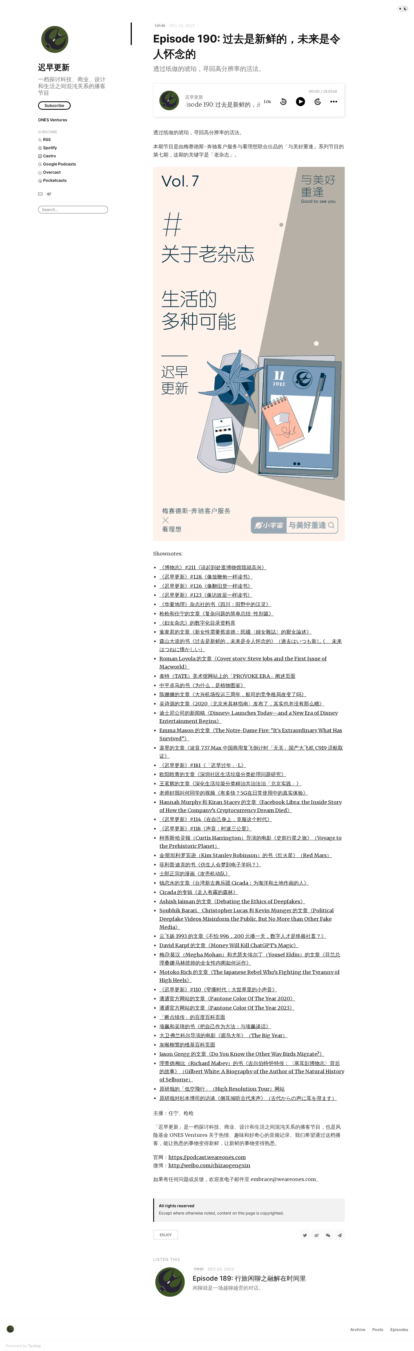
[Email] (40, 193)
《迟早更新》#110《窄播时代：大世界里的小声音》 (218, 989)
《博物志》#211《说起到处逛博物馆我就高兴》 (213, 567)
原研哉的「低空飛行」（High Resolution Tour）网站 (222, 1089)
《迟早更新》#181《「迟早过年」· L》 (202, 765)
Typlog (34, 1345)
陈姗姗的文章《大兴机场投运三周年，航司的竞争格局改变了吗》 (232, 694)
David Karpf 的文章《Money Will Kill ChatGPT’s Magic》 (229, 945)
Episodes (399, 1329)
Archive (357, 1329)
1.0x (267, 101)
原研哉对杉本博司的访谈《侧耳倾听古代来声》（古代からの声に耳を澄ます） (248, 1098)
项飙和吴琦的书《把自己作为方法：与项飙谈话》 (215, 1026)
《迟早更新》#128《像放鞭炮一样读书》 (206, 576)
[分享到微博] (316, 1235)
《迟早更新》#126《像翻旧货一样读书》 (206, 586)
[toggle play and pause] (300, 101)
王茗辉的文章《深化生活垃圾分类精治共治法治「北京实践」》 (230, 783)
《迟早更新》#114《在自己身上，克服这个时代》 (215, 819)
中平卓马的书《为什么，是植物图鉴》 (202, 685)
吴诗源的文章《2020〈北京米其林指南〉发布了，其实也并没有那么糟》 (241, 703)
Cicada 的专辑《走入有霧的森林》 (198, 892)
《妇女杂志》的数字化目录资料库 (197, 623)
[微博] (49, 193)
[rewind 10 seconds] (283, 101)
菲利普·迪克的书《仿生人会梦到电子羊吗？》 (210, 864)
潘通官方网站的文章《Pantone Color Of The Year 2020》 (227, 998)
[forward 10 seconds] (317, 101)
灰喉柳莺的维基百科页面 (187, 1044)
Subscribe (54, 105)
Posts (377, 1329)
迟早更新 (54, 67)
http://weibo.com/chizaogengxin (209, 1165)
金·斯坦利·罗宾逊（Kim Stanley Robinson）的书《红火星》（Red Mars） (245, 855)
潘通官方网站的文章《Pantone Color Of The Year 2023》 (227, 1008)
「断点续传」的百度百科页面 (192, 1017)
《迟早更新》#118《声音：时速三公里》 (205, 828)
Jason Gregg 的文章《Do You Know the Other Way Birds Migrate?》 (241, 1054)
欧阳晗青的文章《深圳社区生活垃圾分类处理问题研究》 (222, 774)
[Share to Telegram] (340, 1235)
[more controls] (334, 101)
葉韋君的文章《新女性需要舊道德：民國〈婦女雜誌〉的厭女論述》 (235, 632)
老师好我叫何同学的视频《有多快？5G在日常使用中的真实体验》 (233, 793)
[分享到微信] (328, 1235)
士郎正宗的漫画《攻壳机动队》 (194, 873)
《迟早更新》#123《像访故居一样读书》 (205, 595)
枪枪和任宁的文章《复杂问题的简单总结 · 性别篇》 (216, 613)
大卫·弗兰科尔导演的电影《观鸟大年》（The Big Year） (223, 1035)
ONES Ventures (52, 119)
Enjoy (166, 1235)
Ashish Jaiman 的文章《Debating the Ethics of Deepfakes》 (232, 901)
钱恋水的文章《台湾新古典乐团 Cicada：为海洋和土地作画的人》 (234, 883)
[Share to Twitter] (305, 1235)
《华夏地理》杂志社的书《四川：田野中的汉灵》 (215, 604)
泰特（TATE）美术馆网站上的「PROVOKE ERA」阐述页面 (227, 676)
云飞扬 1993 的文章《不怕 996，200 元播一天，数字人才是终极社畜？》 (242, 936)
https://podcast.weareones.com (207, 1157)
